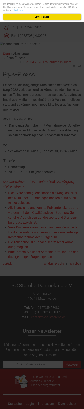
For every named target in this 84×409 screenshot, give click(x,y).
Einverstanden (42, 16)
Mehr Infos (19, 10)
